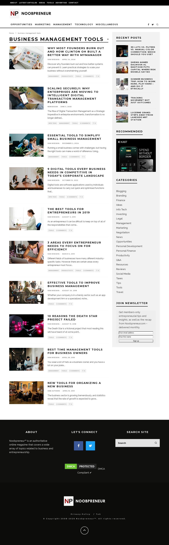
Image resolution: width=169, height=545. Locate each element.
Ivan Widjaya (54, 59)
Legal (119, 218)
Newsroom (53, 107)
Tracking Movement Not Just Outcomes (141, 100)
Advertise (61, 3)
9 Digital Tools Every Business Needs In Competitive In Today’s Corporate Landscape (77, 172)
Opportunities (21, 24)
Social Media (123, 273)
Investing (121, 214)
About (13, 3)
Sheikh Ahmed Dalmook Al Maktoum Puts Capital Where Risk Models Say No (143, 67)
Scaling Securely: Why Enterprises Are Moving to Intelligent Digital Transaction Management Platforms (73, 95)
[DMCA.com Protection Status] (80, 468)
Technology (84, 24)
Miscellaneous (107, 24)
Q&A (118, 260)
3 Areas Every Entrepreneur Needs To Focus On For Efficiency (74, 246)
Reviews (121, 269)
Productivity (67, 76)
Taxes (119, 278)
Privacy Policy (80, 514)
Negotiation (123, 232)
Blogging (121, 191)
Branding (121, 195)
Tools (50, 3)
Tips (118, 283)
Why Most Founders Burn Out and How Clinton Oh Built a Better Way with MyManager (76, 52)
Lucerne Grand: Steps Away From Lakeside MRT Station (142, 116)
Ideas (42, 3)
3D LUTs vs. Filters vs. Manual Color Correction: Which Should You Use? (143, 51)
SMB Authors (54, 391)
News (119, 237)
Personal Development (129, 246)
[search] (156, 443)
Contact (73, 3)
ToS (98, 514)
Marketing (43, 24)
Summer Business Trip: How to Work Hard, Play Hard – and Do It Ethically (143, 84)
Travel (119, 292)
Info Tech (53, 123)
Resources (122, 264)
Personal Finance (126, 250)
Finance (120, 200)
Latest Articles (28, 3)
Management (62, 24)
